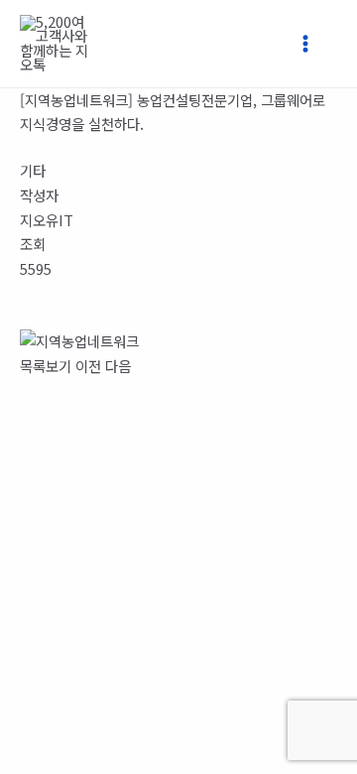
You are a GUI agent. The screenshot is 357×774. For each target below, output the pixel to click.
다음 (118, 365)
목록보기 (45, 365)
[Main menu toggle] (313, 43)
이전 (88, 365)
